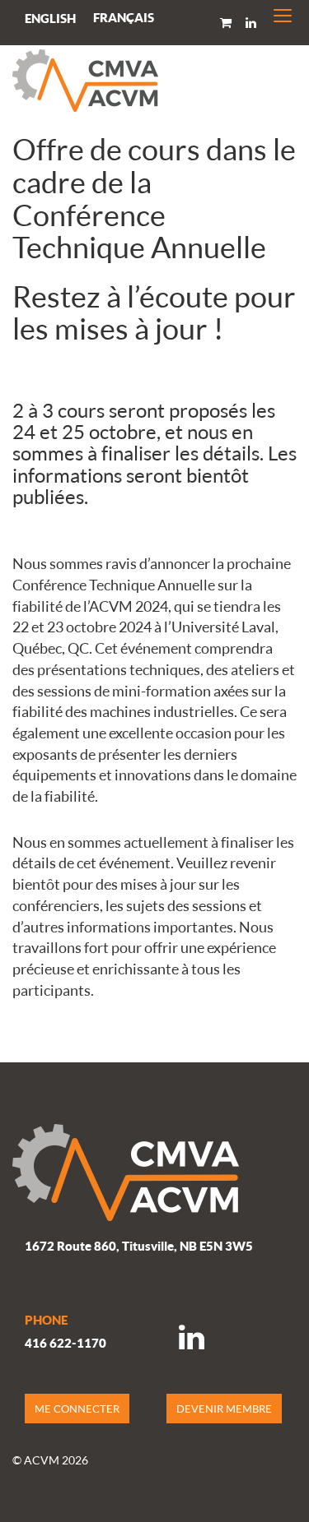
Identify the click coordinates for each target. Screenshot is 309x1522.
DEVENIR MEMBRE (224, 1408)
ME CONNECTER (77, 1408)
